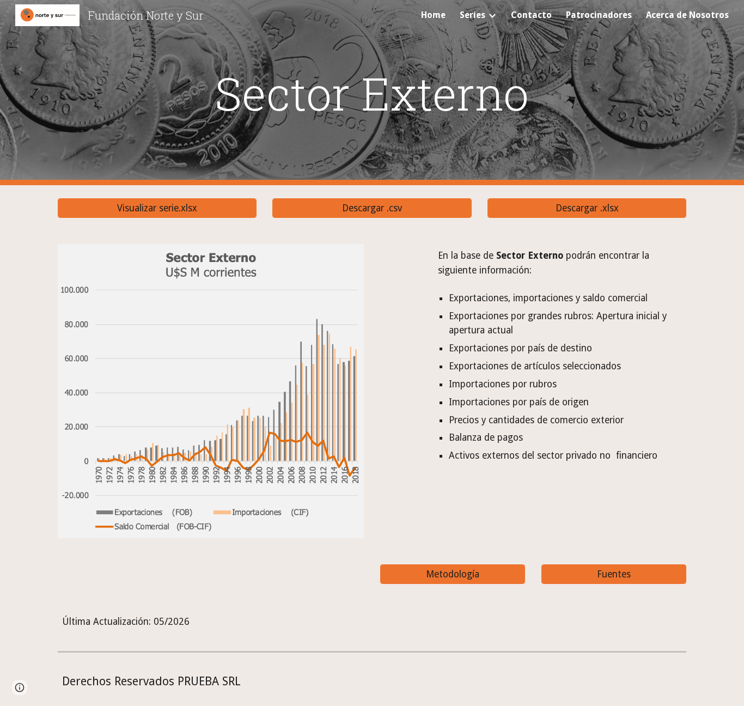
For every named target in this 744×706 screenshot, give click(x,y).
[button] (19, 687)
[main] (372, 93)
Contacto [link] (531, 15)
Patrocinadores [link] (599, 15)
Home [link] (433, 15)
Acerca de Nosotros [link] (687, 15)
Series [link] (472, 15)
